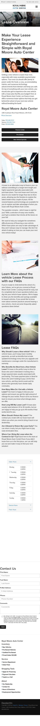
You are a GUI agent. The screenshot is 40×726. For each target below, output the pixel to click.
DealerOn (15, 705)
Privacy (26, 705)
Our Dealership (7, 684)
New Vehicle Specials (20, 140)
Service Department (8, 662)
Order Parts (6, 665)
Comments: (4, 603)
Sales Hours (12, 462)
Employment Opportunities (11, 692)
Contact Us (6, 687)
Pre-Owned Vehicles (9, 650)
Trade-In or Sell (7, 677)
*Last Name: (4, 580)
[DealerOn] (7, 703)
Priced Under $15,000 (9, 655)
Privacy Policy (17, 617)
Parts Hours (12, 509)
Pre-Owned (20, 135)
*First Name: (4, 572)
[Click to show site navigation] (36, 7)
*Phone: (2, 595)
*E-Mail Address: (5, 588)
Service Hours (13, 505)
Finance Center (20, 130)
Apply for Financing (9, 672)
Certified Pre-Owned (9, 652)
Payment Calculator (8, 674)
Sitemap (21, 705)
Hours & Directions (8, 689)
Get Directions (9, 2)
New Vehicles (6, 647)
